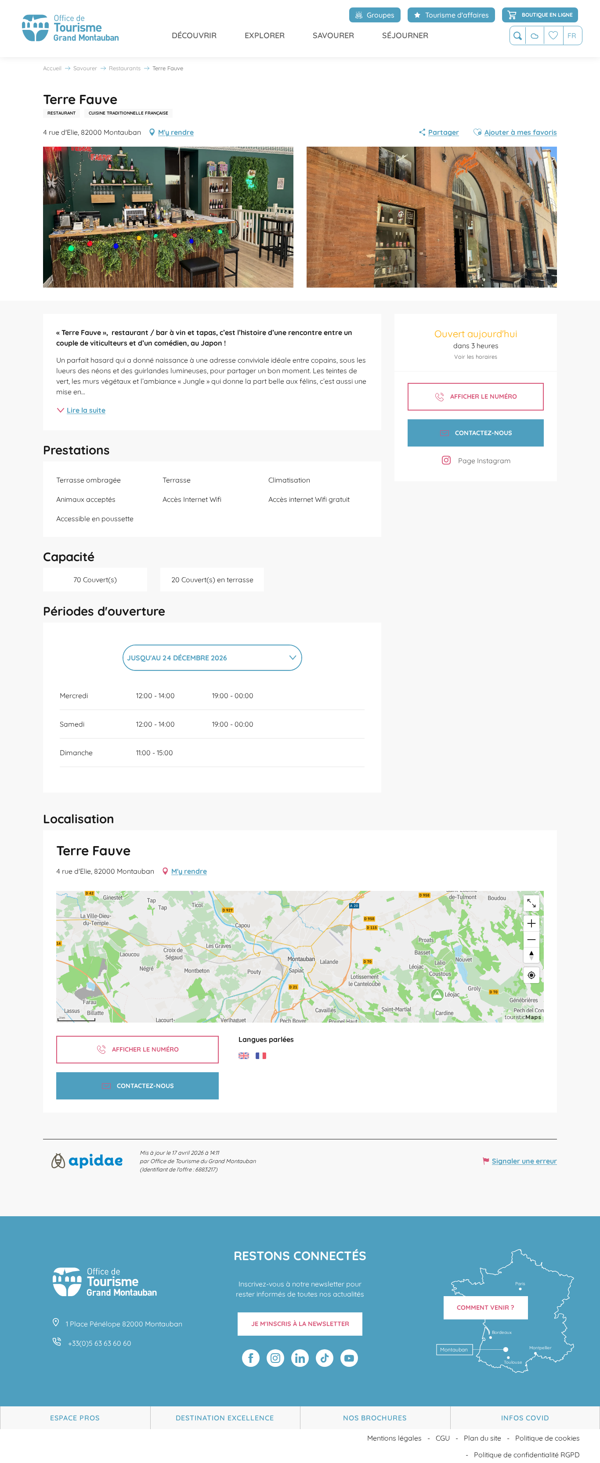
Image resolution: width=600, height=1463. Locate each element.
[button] (517, 35)
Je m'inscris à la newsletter (300, 1324)
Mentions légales (394, 1438)
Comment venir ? (485, 1308)
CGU (443, 1438)
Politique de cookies (547, 1438)
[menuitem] (70, 28)
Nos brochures (375, 1417)
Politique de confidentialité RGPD (527, 1454)
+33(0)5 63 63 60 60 (99, 1343)
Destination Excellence (225, 1417)
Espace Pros (75, 1417)
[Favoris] (553, 35)
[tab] (204, 657)
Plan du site (482, 1438)
